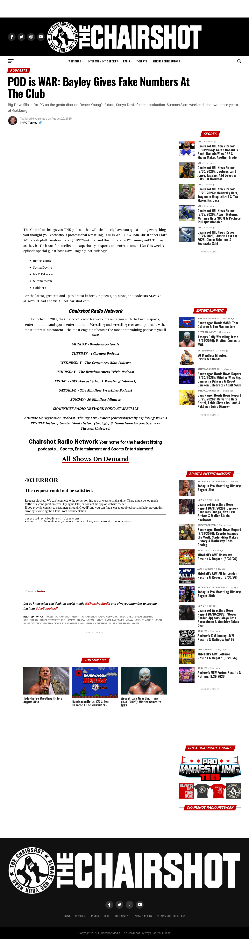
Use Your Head (120, 623)
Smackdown (33, 623)
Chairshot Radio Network (100, 617)
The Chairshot (97, 623)
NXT (100, 620)
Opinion (94, 916)
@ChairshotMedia (97, 603)
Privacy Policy (143, 916)
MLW (72, 620)
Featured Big (145, 617)
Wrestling (74, 61)
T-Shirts (141, 61)
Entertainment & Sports (103, 61)
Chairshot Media (68, 617)
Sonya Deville (54, 623)
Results (80, 916)
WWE (136, 623)
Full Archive (122, 916)
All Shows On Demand (95, 459)
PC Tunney (30, 122)
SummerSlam (75, 623)
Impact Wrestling (53, 620)
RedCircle (41, 591)
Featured (127, 617)
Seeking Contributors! (167, 61)
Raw (130, 620)
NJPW (81, 620)
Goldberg (31, 620)
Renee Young (145, 620)
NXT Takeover (115, 620)
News (67, 916)
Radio (126, 61)
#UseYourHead (45, 608)
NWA (92, 620)
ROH (159, 620)
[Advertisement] (124, 9)
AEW (50, 617)
